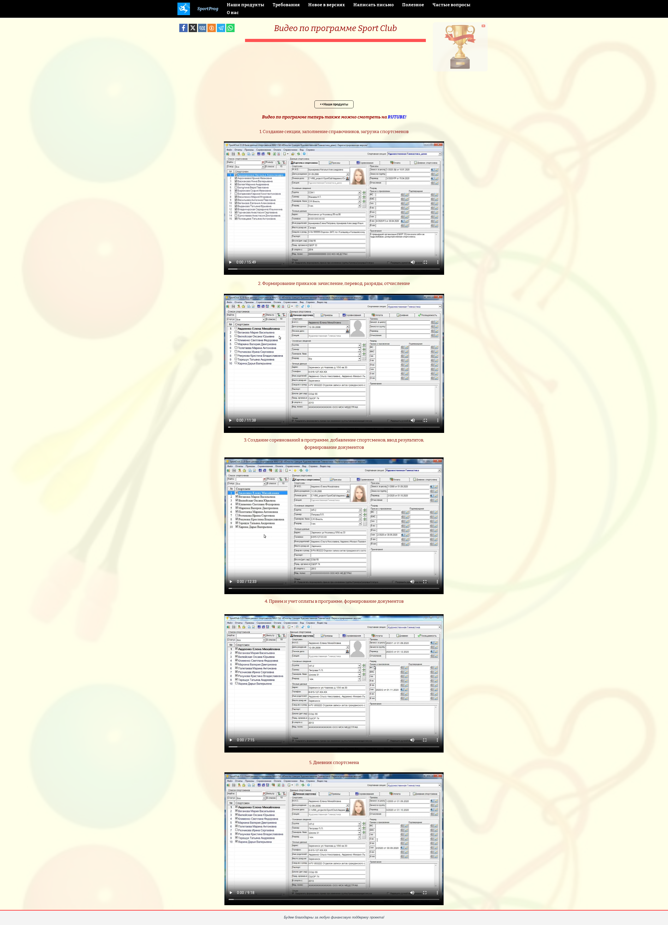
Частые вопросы (451, 4)
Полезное (413, 4)
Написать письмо (373, 4)
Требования (286, 4)
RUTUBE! (397, 117)
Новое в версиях (326, 4)
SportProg (207, 8)
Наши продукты (245, 4)
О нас (233, 12)
